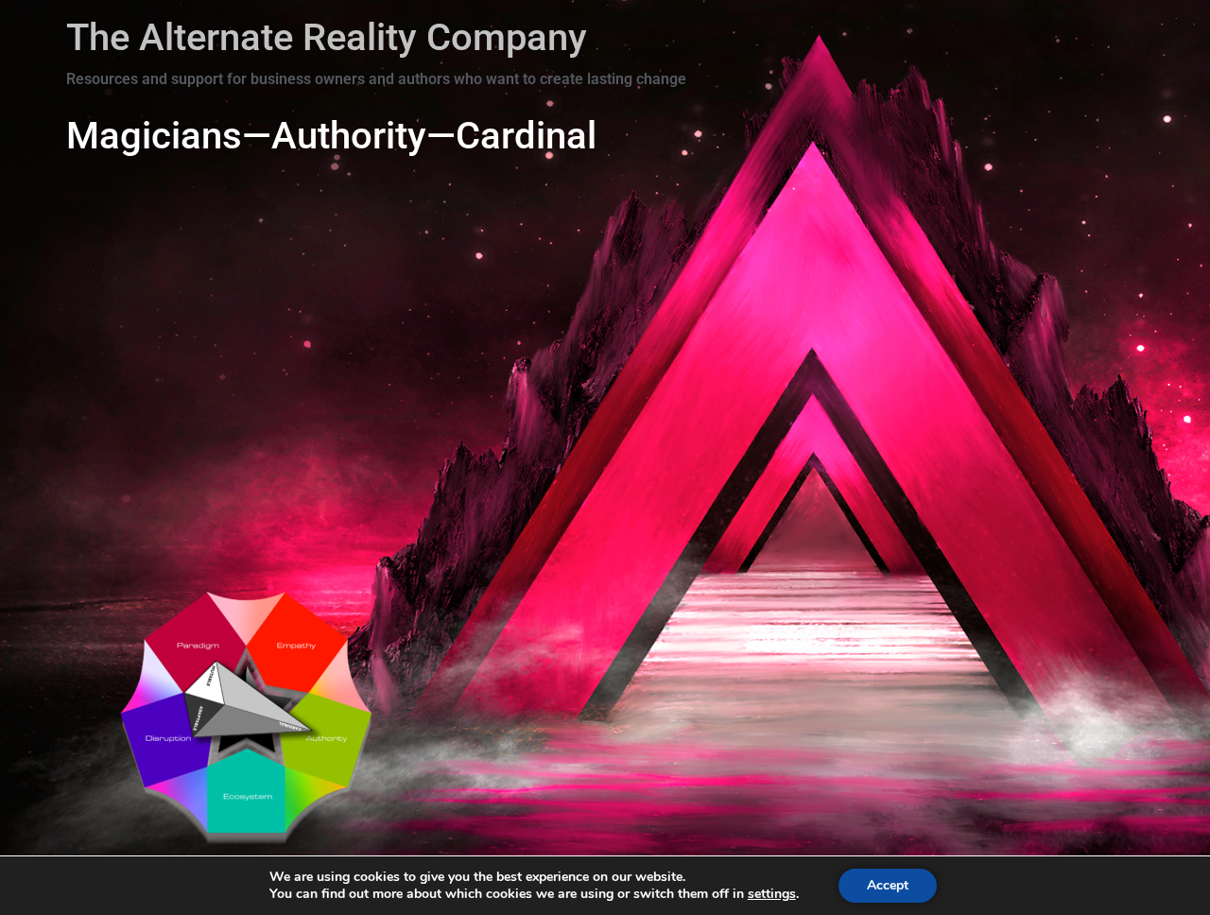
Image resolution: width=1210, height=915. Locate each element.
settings (772, 894)
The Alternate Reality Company (326, 37)
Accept (887, 885)
